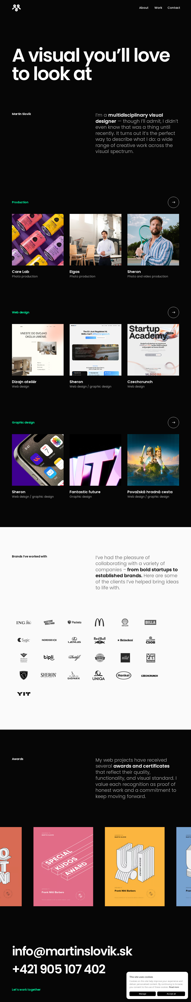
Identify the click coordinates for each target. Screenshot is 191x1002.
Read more (174, 987)
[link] (143, 8)
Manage (142, 994)
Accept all (171, 994)
